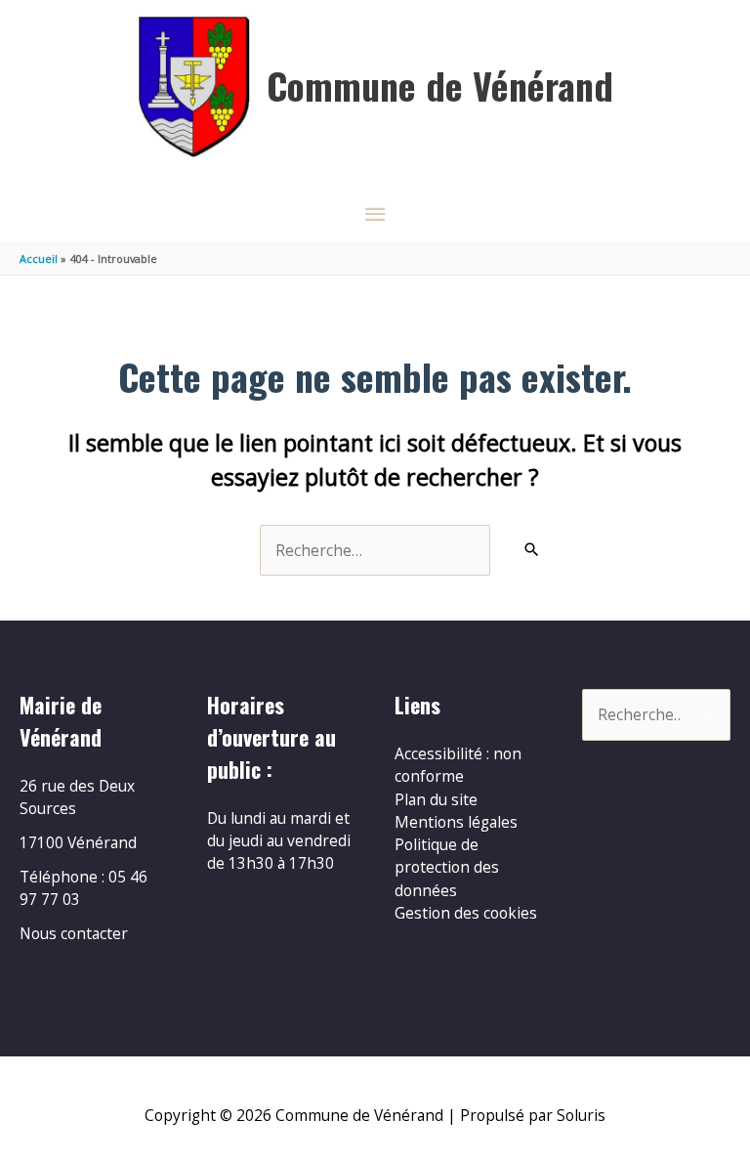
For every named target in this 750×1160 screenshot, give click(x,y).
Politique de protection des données (447, 867)
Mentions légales (456, 822)
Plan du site (436, 799)
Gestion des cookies (466, 913)
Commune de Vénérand (440, 85)
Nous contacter (74, 933)
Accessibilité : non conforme (458, 765)
